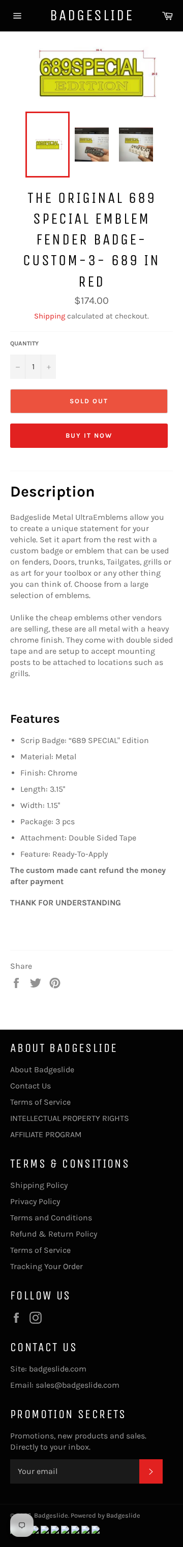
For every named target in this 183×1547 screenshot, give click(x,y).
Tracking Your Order (46, 1266)
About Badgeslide (42, 1069)
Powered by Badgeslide (105, 1515)
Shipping (49, 316)
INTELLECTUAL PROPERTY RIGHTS (69, 1118)
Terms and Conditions (51, 1217)
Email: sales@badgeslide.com (64, 1385)
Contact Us (30, 1086)
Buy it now (89, 435)
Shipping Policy (39, 1185)
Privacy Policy (35, 1201)
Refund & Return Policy (53, 1234)
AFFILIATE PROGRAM (46, 1134)
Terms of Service (40, 1102)
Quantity (24, 343)
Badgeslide (92, 15)
